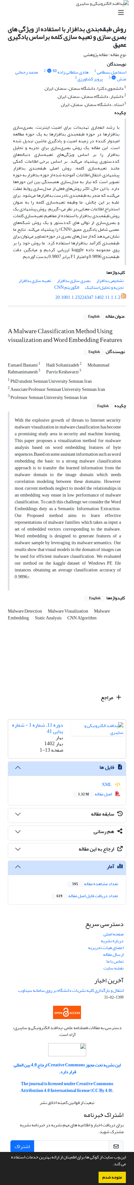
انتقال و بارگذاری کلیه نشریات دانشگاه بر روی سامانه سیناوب (71, 990)
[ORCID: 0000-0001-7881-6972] (113, 78)
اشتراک (22, 1146)
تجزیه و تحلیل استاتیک (104, 287)
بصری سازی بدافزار (73, 280)
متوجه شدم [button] (112, 1177)
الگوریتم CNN (66, 287)
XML (107, 784)
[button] (111, 1165)
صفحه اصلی (113, 934)
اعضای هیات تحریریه (106, 947)
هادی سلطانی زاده (73, 72)
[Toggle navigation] (69, 13)
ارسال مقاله (113, 954)
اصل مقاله (95, 794)
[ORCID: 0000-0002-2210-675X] (49, 71)
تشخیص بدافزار (110, 280)
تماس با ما (115, 961)
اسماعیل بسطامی (111, 72)
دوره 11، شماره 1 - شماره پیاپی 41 (37, 728)
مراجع (107, 697)
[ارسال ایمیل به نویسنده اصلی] (55, 71)
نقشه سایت (113, 968)
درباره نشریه (112, 940)
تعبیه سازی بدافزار (35, 280)
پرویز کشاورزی (90, 79)
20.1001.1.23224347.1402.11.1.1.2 (87, 297)
